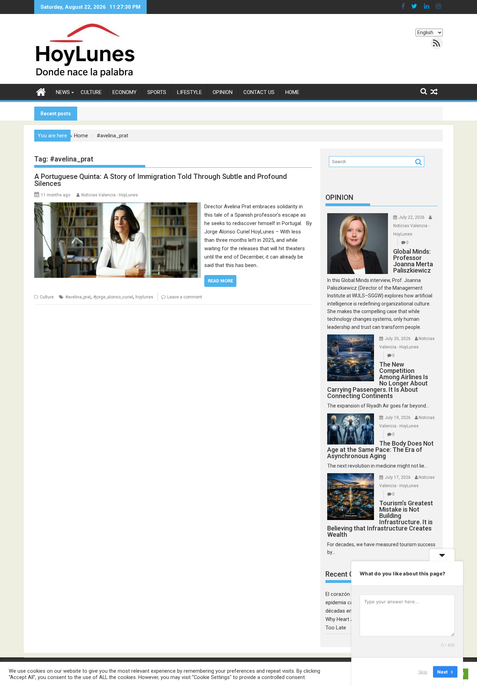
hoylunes (144, 297)
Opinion (223, 92)
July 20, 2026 (398, 338)
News (63, 92)
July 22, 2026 (412, 217)
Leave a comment (184, 297)
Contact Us (258, 92)
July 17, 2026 (398, 477)
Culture (91, 92)
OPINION (339, 197)
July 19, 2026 (398, 417)
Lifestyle (189, 92)
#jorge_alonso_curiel (113, 297)
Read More (220, 280)
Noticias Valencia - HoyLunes (109, 195)
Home (292, 92)
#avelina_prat (78, 297)
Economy (124, 92)
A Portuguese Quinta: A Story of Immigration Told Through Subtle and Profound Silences (160, 180)
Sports (156, 92)
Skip (422, 671)
